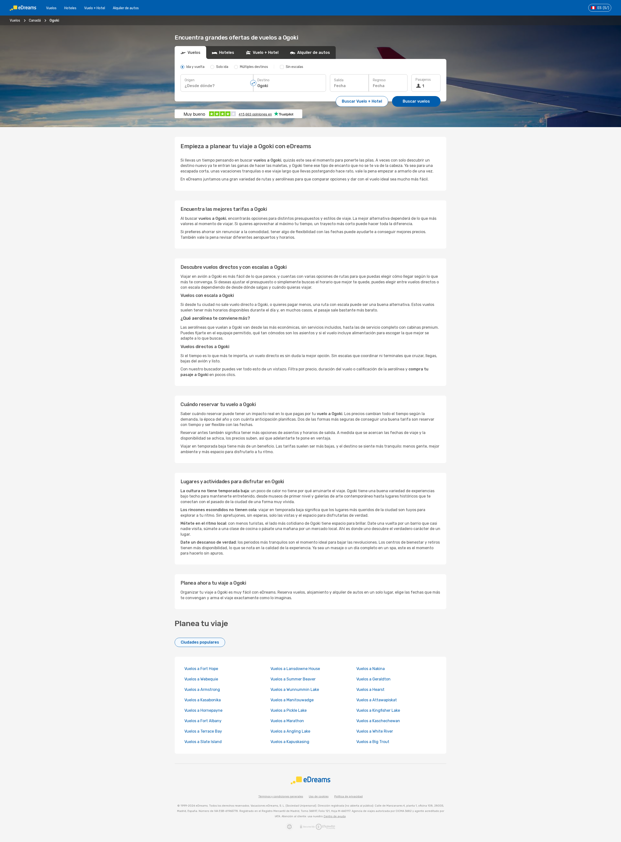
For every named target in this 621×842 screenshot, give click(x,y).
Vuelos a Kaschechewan (378, 721)
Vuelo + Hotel (94, 8)
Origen (190, 80)
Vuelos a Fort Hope (201, 668)
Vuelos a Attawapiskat (376, 700)
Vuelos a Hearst (370, 689)
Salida (338, 80)
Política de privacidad (348, 796)
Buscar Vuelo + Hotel (362, 101)
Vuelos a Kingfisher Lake (378, 710)
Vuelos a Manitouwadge (292, 700)
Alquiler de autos (126, 8)
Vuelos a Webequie (201, 679)
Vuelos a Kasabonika (202, 700)
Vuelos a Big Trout (372, 741)
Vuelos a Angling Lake (290, 731)
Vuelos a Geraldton (373, 679)
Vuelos (51, 8)
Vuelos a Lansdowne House (295, 668)
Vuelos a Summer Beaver (293, 679)
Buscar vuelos (416, 101)
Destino (263, 80)
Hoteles (70, 8)
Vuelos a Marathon (287, 721)
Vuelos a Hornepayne (203, 710)
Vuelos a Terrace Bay (203, 731)
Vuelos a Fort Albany (202, 721)
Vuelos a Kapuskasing (289, 741)
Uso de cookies (318, 796)
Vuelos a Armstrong (202, 689)
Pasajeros (423, 80)
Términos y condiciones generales (280, 796)
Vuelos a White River (374, 731)
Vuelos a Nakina (370, 668)
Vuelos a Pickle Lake (288, 710)
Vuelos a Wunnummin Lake (294, 689)
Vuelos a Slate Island (203, 741)
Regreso (379, 80)
